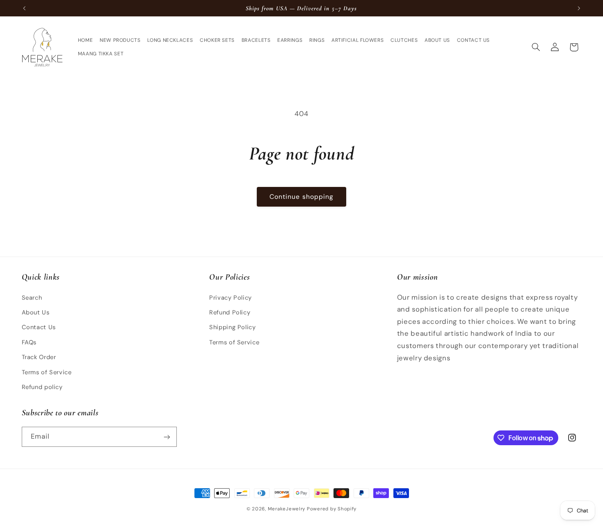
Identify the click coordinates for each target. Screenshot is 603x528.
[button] (535, 47)
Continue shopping (301, 196)
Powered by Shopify (331, 509)
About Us (36, 312)
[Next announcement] (579, 8)
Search (32, 297)
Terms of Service (47, 372)
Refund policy (42, 386)
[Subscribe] (166, 437)
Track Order (39, 357)
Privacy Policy (230, 297)
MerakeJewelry (287, 509)
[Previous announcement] (24, 8)
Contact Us (39, 327)
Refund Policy (229, 312)
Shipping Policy (232, 327)
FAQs (29, 342)
